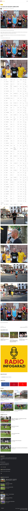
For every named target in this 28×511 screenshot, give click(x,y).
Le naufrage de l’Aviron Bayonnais (16, 440)
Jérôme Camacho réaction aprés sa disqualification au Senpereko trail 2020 (14, 341)
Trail (1, 4)
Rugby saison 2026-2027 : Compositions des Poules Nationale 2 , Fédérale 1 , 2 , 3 (18, 419)
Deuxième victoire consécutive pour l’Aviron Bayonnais (19, 447)
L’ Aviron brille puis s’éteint (15, 433)
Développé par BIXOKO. (24, 509)
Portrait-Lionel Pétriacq (18, 399)
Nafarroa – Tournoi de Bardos (5, 399)
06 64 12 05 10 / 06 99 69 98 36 (5, 463)
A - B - (3, 8)
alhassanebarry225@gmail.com (5, 464)
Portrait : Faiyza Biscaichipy (19, 410)
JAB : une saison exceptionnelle (5, 411)
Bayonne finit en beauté (15, 426)
